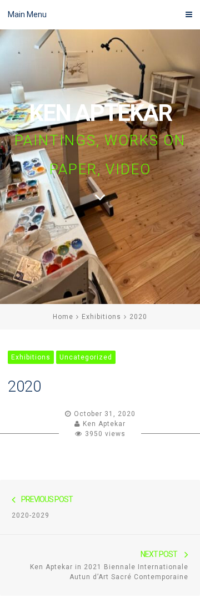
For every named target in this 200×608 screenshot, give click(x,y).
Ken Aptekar (104, 424)
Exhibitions (101, 317)
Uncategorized (85, 357)
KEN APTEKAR (100, 112)
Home (63, 317)
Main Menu (27, 14)
